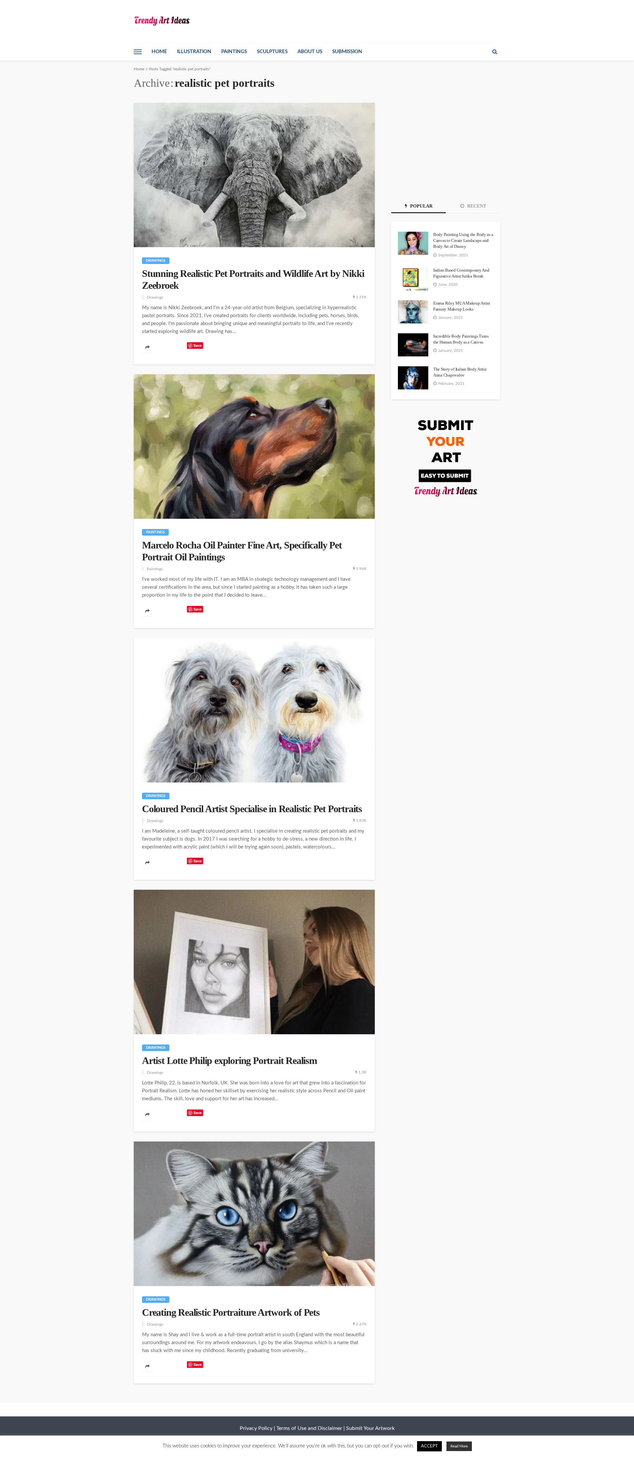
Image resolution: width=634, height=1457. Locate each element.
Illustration (194, 51)
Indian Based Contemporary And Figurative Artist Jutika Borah (461, 273)
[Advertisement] (445, 144)
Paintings (234, 51)
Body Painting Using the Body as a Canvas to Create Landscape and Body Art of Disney (463, 240)
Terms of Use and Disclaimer (309, 1428)
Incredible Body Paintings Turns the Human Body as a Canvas (461, 339)
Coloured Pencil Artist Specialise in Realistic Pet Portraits (252, 808)
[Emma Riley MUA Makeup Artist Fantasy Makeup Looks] (413, 311)
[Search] (494, 51)
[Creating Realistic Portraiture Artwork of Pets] (254, 1214)
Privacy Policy (256, 1428)
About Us (310, 51)
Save (198, 345)
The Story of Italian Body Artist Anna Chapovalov (460, 372)
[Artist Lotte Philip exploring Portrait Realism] (254, 962)
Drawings (155, 260)
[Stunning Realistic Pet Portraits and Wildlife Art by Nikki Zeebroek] (254, 175)
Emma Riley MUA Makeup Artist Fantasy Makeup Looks (461, 306)
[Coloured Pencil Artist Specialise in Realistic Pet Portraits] (254, 710)
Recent (476, 206)
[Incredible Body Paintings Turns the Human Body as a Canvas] (413, 344)
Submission (347, 51)
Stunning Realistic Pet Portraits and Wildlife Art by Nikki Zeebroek (253, 279)
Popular (421, 206)
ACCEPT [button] (429, 1446)
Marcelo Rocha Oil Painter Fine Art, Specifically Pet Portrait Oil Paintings (242, 551)
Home (159, 51)
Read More (459, 1446)
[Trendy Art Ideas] (162, 21)
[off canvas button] (138, 51)
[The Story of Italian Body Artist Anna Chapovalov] (413, 377)
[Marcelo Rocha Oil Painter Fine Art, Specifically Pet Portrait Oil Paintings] (254, 446)
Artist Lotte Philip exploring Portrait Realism (229, 1060)
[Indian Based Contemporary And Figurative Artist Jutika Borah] (413, 278)
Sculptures (272, 51)
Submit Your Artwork (370, 1428)
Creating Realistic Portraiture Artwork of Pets (231, 1312)
